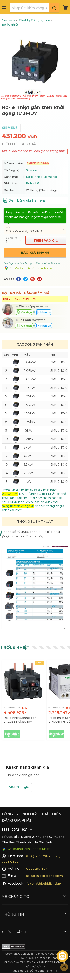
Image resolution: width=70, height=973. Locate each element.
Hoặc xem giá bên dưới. (45, 217)
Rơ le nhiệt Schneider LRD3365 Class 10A (20, 719)
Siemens (32, 170)
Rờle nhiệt (33, 183)
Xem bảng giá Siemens (27, 200)
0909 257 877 (36, 868)
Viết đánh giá (19, 787)
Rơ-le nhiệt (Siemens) (41, 177)
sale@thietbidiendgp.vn (44, 876)
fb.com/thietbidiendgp (43, 883)
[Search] (54, 7)
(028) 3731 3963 (38, 856)
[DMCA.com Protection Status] (13, 947)
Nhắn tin (45, 312)
